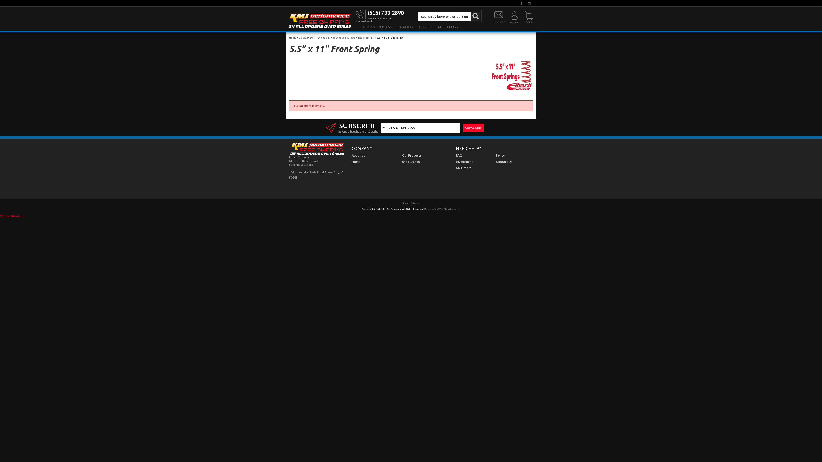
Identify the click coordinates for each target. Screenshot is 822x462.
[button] (449, 16)
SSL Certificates (11, 216)
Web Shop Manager (449, 209)
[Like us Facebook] (521, 3)
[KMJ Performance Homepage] (319, 20)
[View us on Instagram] (529, 3)
